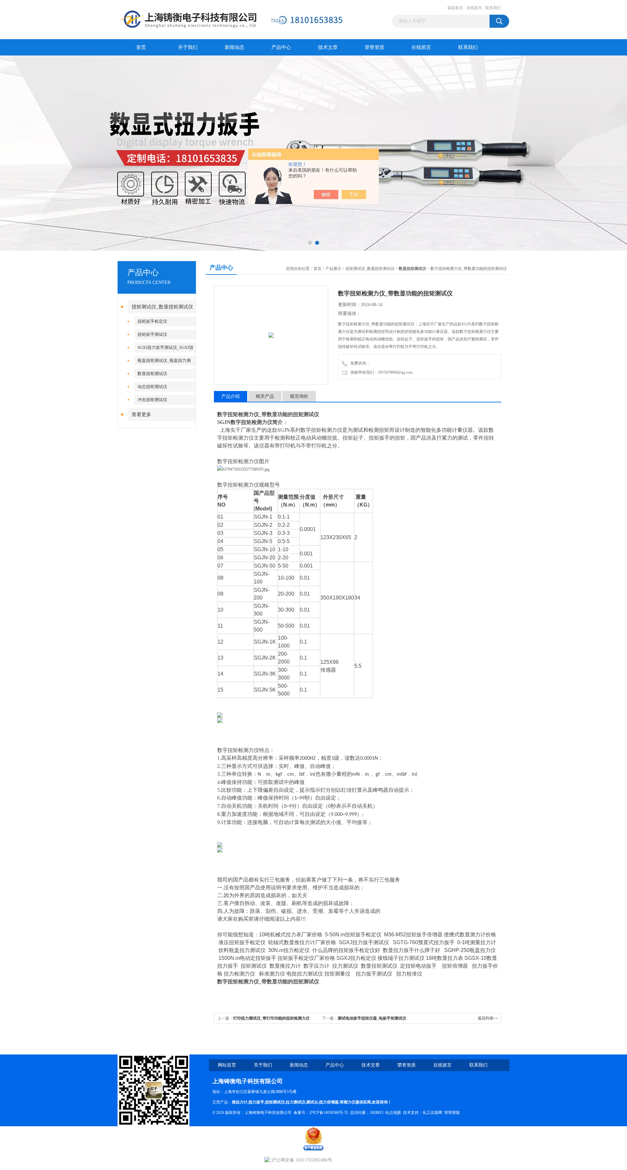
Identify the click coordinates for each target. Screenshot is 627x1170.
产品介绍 (230, 396)
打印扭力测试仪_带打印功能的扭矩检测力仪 (271, 1018)
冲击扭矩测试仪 (152, 399)
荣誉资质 (374, 47)
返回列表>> (488, 1018)
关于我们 (188, 47)
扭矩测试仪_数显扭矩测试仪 (162, 306)
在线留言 (474, 8)
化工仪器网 (432, 1112)
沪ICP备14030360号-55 (328, 1112)
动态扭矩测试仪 (152, 386)
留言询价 (299, 396)
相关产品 (265, 396)
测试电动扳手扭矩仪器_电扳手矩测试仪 (372, 1018)
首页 (141, 47)
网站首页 (227, 1065)
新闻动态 (234, 47)
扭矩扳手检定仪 (152, 321)
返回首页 (455, 8)
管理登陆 (452, 1112)
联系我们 (493, 8)
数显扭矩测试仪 (152, 373)
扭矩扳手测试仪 (152, 334)
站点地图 (393, 1112)
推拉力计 (240, 1102)
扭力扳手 (256, 1102)
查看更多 (141, 414)
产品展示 (333, 268)
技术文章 (328, 47)
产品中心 (281, 47)
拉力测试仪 (295, 1102)
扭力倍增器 (329, 1102)
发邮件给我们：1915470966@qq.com (380, 372)
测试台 (312, 1102)
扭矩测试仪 (275, 1102)
